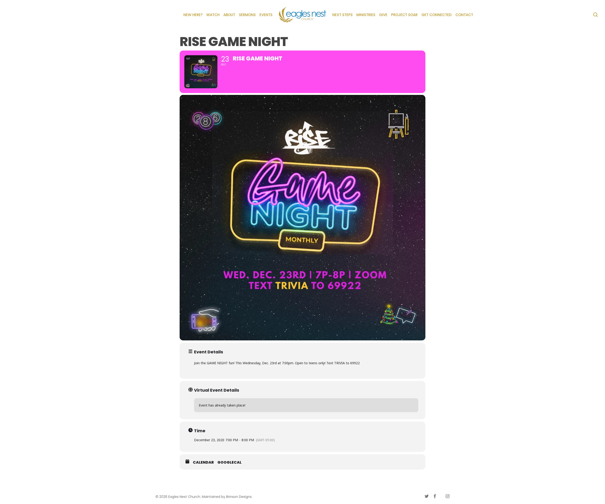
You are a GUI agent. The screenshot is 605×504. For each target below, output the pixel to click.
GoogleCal (229, 462)
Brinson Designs (239, 496)
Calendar (203, 462)
